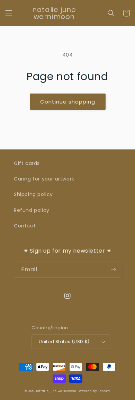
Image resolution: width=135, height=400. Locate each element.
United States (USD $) (64, 341)
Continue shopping (67, 101)
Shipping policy (33, 194)
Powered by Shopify (94, 391)
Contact (25, 225)
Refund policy (32, 210)
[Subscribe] (113, 270)
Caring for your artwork (44, 178)
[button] (8, 13)
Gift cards (27, 163)
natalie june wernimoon (56, 391)
